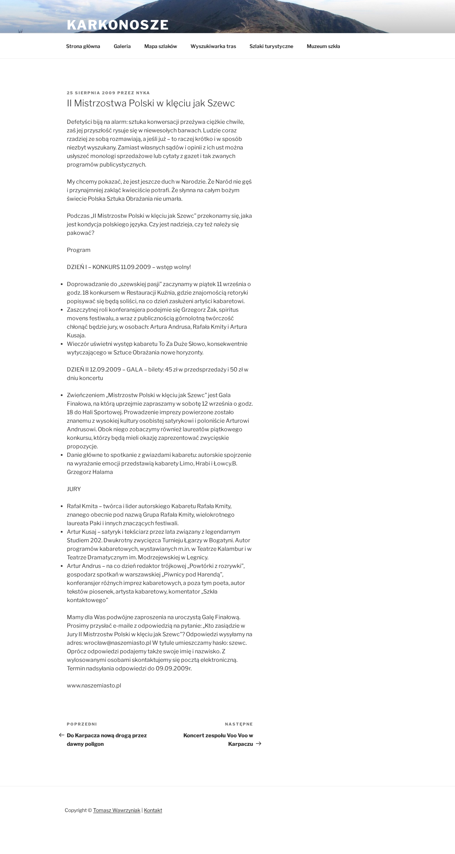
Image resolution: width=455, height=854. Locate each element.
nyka (143, 92)
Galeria (122, 46)
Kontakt (153, 810)
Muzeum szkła (323, 46)
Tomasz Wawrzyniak (116, 810)
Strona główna (83, 46)
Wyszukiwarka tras (213, 46)
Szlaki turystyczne (271, 46)
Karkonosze (118, 25)
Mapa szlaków (160, 46)
